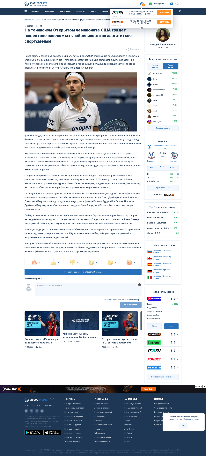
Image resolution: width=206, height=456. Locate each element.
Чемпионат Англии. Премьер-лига (163, 257)
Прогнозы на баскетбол (73, 437)
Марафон (128, 425)
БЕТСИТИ (128, 437)
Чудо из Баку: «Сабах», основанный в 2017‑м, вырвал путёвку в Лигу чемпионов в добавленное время (79, 336)
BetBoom (128, 433)
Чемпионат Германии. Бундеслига (163, 270)
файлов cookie (193, 419)
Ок (183, 426)
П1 (153, 168)
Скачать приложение (102, 437)
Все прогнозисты (163, 128)
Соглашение (99, 429)
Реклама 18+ (116, 16)
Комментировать (131, 305)
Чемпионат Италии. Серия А (163, 276)
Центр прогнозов (71, 412)
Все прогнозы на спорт (73, 416)
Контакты (158, 425)
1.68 (177, 181)
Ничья (163, 167)
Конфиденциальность (103, 425)
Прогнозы (35, 11)
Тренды (105, 11)
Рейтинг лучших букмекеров (163, 377)
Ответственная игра (102, 442)
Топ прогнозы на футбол (74, 408)
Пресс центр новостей (103, 412)
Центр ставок (65, 11)
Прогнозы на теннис (72, 433)
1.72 (177, 178)
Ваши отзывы (99, 416)
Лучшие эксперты (101, 408)
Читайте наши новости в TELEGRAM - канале (83, 272)
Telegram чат (99, 433)
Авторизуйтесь (110, 300)
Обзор (154, 326)
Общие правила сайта (163, 408)
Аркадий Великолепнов (163, 44)
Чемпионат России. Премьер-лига (163, 250)
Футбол (39, 347)
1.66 (177, 174)
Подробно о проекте (162, 412)
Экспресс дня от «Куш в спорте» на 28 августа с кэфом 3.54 (42, 341)
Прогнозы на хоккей (72, 429)
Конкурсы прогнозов (72, 404)
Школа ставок (160, 416)
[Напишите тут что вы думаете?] (88, 289)
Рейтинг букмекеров (132, 404)
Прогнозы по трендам (73, 421)
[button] (141, 4)
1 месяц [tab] (155, 66)
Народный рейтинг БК (133, 408)
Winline (127, 421)
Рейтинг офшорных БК (133, 412)
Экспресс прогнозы (72, 442)
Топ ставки (49, 11)
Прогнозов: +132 (163, 188)
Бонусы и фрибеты (101, 404)
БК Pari (127, 442)
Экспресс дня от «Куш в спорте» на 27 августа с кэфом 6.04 (119, 341)
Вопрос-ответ (159, 421)
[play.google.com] (34, 432)
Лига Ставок (129, 429)
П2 (173, 168)
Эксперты (80, 11)
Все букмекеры (130, 416)
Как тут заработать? (162, 404)
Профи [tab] (170, 66)
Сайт (171, 326)
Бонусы (93, 11)
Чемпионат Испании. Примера (163, 263)
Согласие (98, 421)
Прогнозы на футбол (72, 425)
